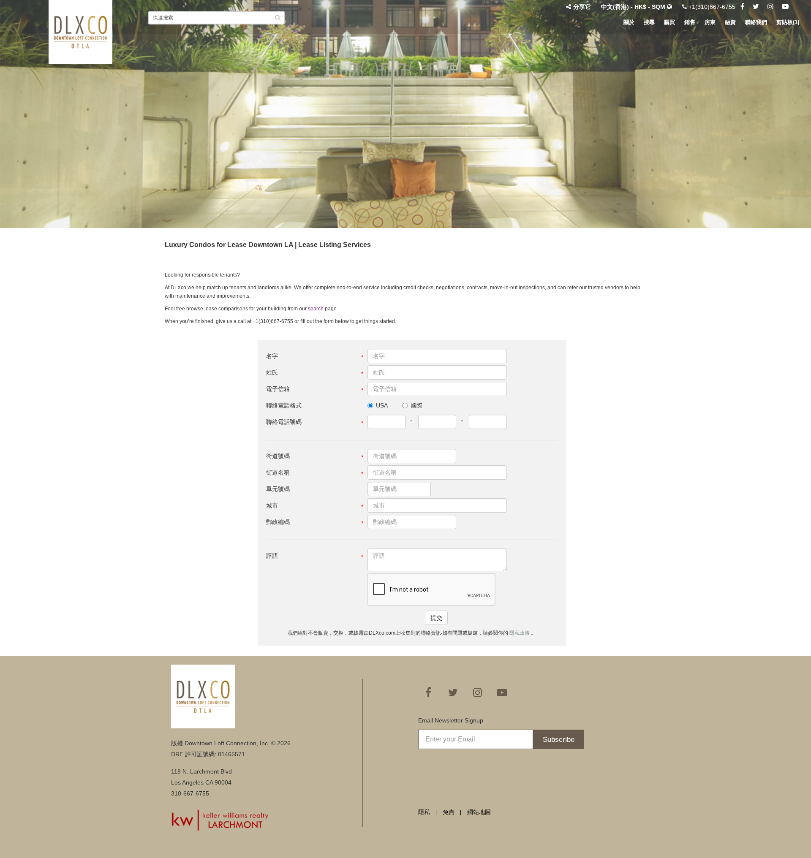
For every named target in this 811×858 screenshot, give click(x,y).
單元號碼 (278, 489)
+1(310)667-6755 (711, 6)
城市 (272, 505)
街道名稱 (278, 472)
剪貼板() (787, 22)
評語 (272, 555)
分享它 (582, 6)
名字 (272, 356)
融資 (730, 22)
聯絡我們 (756, 22)
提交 (436, 617)
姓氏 (272, 372)
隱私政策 (520, 633)
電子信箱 (278, 389)
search (316, 309)
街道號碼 (278, 456)
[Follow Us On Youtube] (785, 6)
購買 (669, 22)
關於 (628, 22)
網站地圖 (479, 812)
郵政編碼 (278, 522)
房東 (710, 22)
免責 (448, 812)
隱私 (424, 812)
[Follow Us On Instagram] (770, 6)
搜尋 (649, 22)
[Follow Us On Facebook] (742, 6)
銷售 (689, 22)
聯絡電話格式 (284, 405)
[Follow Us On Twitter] (756, 6)
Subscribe (558, 740)
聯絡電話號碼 (284, 421)
